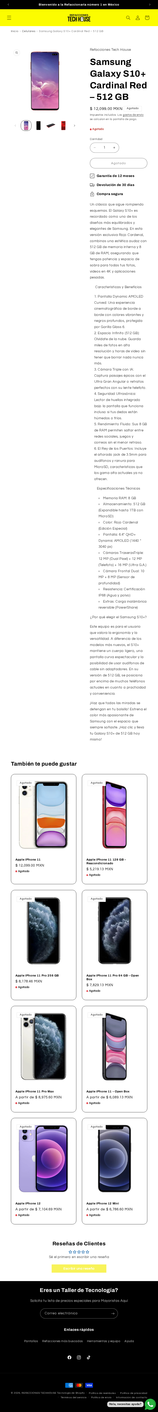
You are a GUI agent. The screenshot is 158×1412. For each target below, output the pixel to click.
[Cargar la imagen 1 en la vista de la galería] (26, 125)
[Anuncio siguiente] (149, 4)
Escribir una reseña (79, 1268)
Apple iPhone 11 (28, 859)
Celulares (29, 31)
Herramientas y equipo (103, 1341)
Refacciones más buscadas (62, 1341)
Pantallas (31, 1341)
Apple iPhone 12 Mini (102, 1203)
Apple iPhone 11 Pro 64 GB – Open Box (112, 977)
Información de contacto (131, 1397)
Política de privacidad (133, 1393)
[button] (9, 17)
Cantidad (96, 139)
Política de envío (101, 1397)
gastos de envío (133, 115)
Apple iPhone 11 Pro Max (34, 1091)
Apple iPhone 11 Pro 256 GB (37, 975)
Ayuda (129, 1341)
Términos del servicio (74, 1397)
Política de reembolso (102, 1393)
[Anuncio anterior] (8, 4)
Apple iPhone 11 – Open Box (108, 1091)
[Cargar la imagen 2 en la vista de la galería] (38, 125)
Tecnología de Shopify (71, 1393)
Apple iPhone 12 (28, 1203)
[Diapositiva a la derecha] (74, 125)
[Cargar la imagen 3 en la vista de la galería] (51, 125)
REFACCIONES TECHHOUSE (39, 1393)
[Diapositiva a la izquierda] (15, 125)
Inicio (15, 31)
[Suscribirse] (113, 1313)
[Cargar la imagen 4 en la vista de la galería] (63, 125)
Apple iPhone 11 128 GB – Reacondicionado (106, 861)
